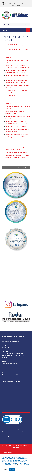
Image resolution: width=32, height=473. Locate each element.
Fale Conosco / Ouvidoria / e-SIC (10, 375)
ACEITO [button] (12, 469)
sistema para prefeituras (22, 427)
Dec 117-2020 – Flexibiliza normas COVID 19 (17, 152)
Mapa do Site (6, 451)
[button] (22, 167)
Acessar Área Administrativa (18, 451)
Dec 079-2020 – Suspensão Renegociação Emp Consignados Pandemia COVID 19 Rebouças (16, 137)
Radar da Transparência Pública (20, 436)
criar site (12, 427)
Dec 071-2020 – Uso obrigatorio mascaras (16, 126)
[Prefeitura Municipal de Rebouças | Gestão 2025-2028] (16, 15)
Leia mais (15, 464)
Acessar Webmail (7, 452)
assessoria (13, 429)
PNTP (9, 436)
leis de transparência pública (9, 433)
